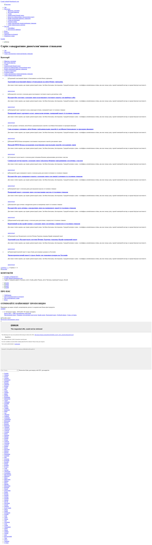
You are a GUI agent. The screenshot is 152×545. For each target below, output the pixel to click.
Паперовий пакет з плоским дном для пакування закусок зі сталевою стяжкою (38, 192)
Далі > (5, 267)
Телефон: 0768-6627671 (11, 276)
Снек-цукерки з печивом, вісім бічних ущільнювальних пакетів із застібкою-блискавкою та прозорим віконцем (50, 129)
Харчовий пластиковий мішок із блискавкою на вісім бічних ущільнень (35, 82)
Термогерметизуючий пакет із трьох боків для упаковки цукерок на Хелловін (37, 255)
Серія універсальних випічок (16, 25)
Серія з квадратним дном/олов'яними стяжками (22, 23)
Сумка (10, 14)
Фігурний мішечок (13, 12)
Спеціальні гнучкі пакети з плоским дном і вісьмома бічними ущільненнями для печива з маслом (45, 161)
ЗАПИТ (3, 309)
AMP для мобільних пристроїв (22, 313)
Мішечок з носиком (13, 10)
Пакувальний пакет (10, 315)
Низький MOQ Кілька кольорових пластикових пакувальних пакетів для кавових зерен (42, 145)
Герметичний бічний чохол (16, 15)
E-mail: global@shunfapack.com (10, 1)
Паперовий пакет (51, 315)
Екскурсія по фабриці (14, 29)
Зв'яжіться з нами (9, 36)
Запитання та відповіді (11, 34)
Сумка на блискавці (14, 20)
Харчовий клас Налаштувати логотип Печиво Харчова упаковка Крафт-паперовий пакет (42, 239)
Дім (5, 7)
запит (9, 91)
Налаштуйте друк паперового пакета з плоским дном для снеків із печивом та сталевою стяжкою (45, 176)
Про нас (6, 26)
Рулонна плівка (12, 21)
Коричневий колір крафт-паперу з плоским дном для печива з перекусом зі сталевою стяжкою (44, 224)
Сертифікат (11, 28)
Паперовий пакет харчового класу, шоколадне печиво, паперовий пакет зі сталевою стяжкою (44, 113)
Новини (6, 32)
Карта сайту (7, 313)
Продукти (7, 9)
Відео (6, 31)
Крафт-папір (41, 315)
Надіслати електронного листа (10, 319)
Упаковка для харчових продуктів (27, 315)
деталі (13, 91)
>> (8, 267)
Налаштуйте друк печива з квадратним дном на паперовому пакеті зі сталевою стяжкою (42, 208)
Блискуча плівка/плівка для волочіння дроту (21, 17)
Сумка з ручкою (71, 315)
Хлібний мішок (61, 315)
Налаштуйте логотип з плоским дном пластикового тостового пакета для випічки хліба (41, 97)
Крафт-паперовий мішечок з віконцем (19, 18)
